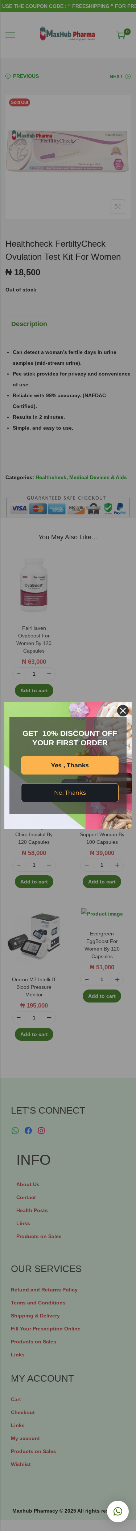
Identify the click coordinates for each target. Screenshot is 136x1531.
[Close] (123, 710)
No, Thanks (70, 792)
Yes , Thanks (70, 765)
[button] (118, 1511)
